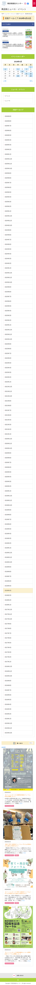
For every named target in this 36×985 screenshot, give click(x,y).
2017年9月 (8, 623)
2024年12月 (8, 216)
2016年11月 (8, 671)
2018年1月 (8, 604)
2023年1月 (8, 325)
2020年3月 (8, 481)
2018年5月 (8, 586)
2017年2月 (8, 657)
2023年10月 (8, 282)
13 (22, 71)
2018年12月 (8, 552)
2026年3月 (8, 144)
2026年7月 (8, 125)
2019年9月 (8, 510)
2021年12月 (8, 386)
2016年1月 (8, 718)
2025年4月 (8, 197)
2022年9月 (8, 344)
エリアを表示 (6, 24)
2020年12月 (8, 438)
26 (18, 76)
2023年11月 (8, 277)
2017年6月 (8, 638)
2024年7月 (8, 239)
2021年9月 (8, 401)
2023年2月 (8, 320)
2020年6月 (8, 467)
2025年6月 (8, 187)
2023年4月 (8, 310)
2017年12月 (8, 609)
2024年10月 (8, 225)
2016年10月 (8, 676)
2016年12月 (8, 666)
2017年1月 (8, 661)
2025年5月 (8, 192)
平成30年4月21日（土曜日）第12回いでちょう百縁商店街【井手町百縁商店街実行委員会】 (13, 46)
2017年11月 (8, 614)
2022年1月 (8, 382)
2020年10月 (8, 448)
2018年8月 (8, 571)
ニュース (7, 100)
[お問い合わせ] (18, 975)
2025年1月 (8, 211)
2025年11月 (8, 163)
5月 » (31, 81)
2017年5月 (8, 642)
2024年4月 (8, 254)
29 (30, 76)
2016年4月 (8, 704)
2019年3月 (8, 538)
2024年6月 (8, 244)
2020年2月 (8, 486)
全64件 (4, 747)
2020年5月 (8, 472)
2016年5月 (8, 699)
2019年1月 (8, 548)
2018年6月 (8, 581)
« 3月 (4, 81)
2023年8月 (8, 291)
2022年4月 (8, 367)
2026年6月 (8, 130)
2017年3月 (8, 652)
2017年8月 (8, 628)
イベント (7, 96)
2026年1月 (8, 154)
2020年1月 (8, 491)
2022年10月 (8, 339)
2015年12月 (8, 723)
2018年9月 (8, 567)
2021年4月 (8, 420)
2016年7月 (8, 690)
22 (30, 73)
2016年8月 (8, 685)
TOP (3, 13)
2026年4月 (8, 140)
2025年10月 (8, 168)
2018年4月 (8, 590)
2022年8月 (8, 348)
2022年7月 (8, 353)
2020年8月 (8, 457)
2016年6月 (8, 695)
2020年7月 (8, 462)
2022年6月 (8, 358)
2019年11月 (8, 500)
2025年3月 (8, 201)
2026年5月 (8, 135)
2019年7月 (8, 519)
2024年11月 (8, 220)
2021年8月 (8, 405)
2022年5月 (8, 363)
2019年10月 (8, 505)
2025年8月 (8, 178)
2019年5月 (8, 529)
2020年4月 (8, 476)
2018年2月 (8, 600)
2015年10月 (8, 733)
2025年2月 (8, 206)
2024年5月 (8, 249)
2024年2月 (8, 263)
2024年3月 (8, 258)
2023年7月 (8, 296)
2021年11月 (8, 391)
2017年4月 (8, 647)
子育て (16, 855)
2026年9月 (8, 116)
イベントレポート (9, 806)
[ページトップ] (18, 980)
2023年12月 (8, 273)
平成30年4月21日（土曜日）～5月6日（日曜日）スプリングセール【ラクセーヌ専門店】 (13, 34)
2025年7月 (8, 182)
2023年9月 (8, 287)
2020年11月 (8, 443)
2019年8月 (8, 514)
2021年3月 (8, 424)
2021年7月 (8, 410)
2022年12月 (8, 329)
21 (26, 73)
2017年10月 (8, 619)
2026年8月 (8, 121)
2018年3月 (8, 595)
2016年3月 (8, 709)
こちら (20, 803)
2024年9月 (8, 230)
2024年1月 (8, 268)
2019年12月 (8, 495)
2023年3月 (8, 315)
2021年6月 (8, 415)
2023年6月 (8, 301)
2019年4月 (8, 533)
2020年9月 (8, 453)
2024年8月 (8, 235)
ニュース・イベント (10, 13)
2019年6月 (8, 524)
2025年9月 (8, 173)
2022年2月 (8, 377)
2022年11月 (8, 334)
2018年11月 (8, 557)
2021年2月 (8, 429)
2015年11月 (8, 728)
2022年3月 (8, 372)
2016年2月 (8, 714)
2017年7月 (8, 633)
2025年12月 (8, 159)
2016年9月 (8, 680)
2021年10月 (8, 396)
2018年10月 (8, 562)
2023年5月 (8, 306)
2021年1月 (8, 434)
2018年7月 (8, 576)
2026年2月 (8, 149)
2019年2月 (8, 543)
